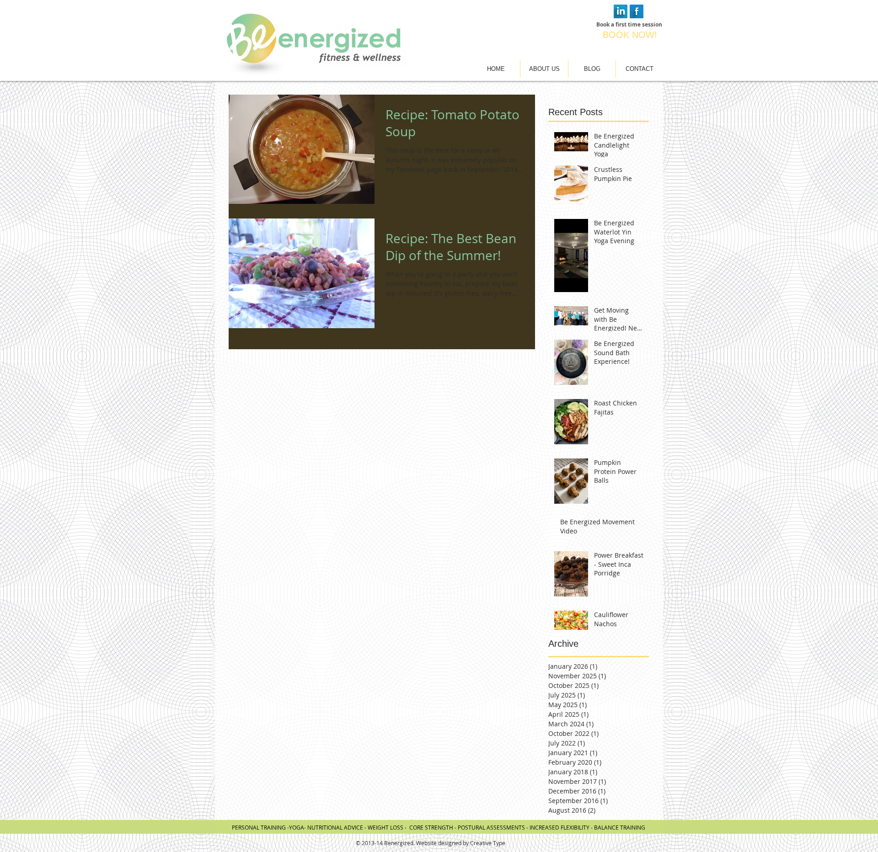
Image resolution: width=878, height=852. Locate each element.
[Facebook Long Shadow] (636, 11)
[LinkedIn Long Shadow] (620, 11)
